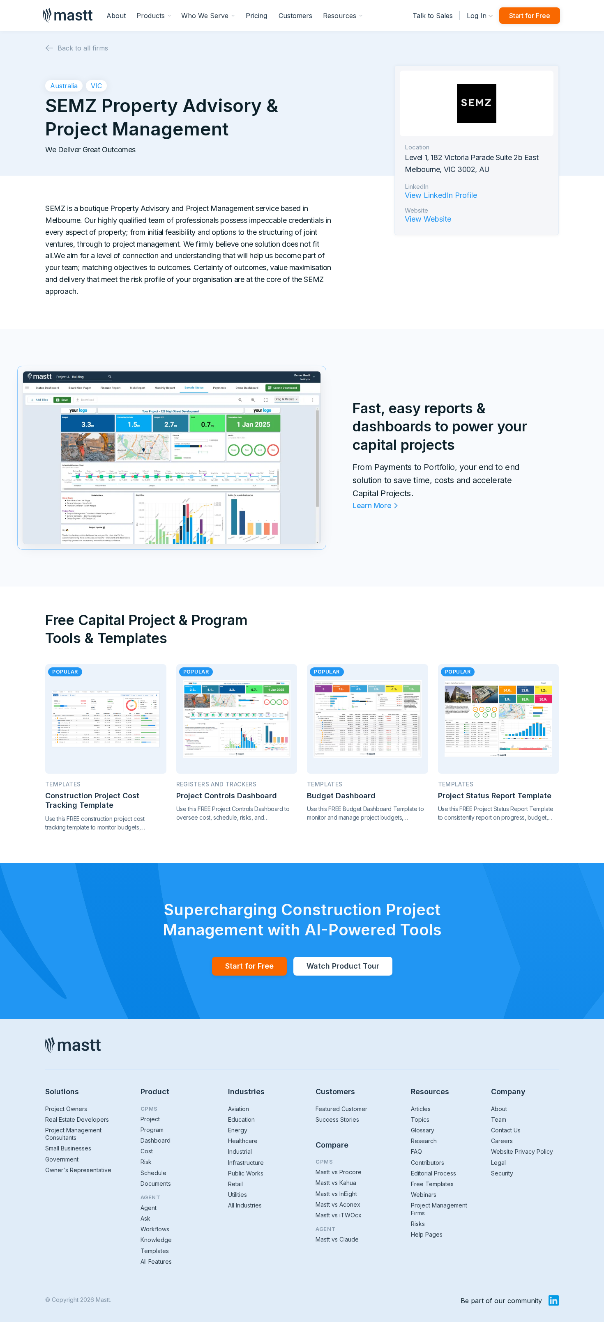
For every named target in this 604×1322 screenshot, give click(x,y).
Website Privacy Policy (522, 1151)
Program (152, 1129)
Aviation (238, 1108)
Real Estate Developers (77, 1119)
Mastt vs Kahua (336, 1182)
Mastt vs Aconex (338, 1204)
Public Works (245, 1173)
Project (150, 1119)
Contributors (427, 1162)
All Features (156, 1261)
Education (241, 1119)
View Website (428, 219)
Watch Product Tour (343, 966)
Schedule (153, 1172)
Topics (420, 1119)
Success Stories (337, 1119)
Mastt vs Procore (339, 1171)
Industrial (240, 1151)
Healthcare (243, 1140)
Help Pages (427, 1234)
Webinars (423, 1194)
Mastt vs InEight (336, 1193)
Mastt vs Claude (337, 1239)
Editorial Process (433, 1173)
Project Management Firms (439, 1209)
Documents (156, 1183)
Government (61, 1159)
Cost (147, 1151)
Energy (237, 1130)
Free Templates (432, 1183)
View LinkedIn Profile (441, 195)
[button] (153, 15)
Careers (502, 1140)
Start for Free (529, 15)
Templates (155, 1250)
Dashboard (156, 1140)
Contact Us (506, 1130)
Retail (235, 1183)
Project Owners (66, 1108)
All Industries (245, 1205)
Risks (418, 1223)
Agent (149, 1207)
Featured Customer (341, 1108)
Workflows (155, 1229)
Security (502, 1173)
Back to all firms (83, 48)
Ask (145, 1218)
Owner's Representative (78, 1169)
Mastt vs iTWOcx (339, 1215)
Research (424, 1140)
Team (498, 1119)
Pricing (256, 15)
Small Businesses (68, 1148)
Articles (421, 1108)
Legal (498, 1162)
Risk (146, 1161)
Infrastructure (246, 1162)
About (116, 15)
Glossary (422, 1130)
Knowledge (156, 1239)
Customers (295, 15)
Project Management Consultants (73, 1134)
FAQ (416, 1151)
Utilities (237, 1194)
